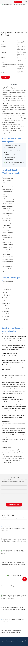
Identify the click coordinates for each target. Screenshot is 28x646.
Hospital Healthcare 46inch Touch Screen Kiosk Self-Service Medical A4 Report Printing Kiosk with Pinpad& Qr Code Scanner (13, 608)
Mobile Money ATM (6, 518)
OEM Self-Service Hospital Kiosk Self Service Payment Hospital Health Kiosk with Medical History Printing (13, 563)
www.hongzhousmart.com (11, 641)
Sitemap (20, 641)
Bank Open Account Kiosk (19, 518)
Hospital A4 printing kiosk (9, 586)
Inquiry (5, 77)
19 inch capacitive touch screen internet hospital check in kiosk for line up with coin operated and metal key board (14, 540)
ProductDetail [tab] (14, 84)
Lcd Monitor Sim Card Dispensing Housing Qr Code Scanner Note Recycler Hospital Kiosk (11, 632)
